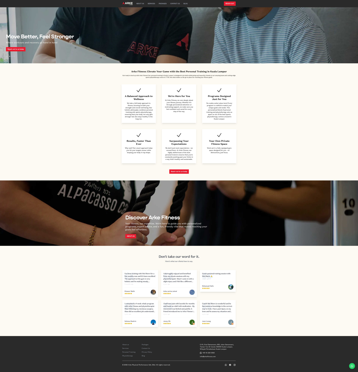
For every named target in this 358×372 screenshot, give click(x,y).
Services (151, 4)
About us (125, 345)
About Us (140, 4)
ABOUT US (131, 236)
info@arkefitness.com (208, 357)
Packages (163, 4)
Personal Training (128, 352)
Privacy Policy (147, 352)
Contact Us (175, 4)
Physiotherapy (127, 356)
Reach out (230, 4)
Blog (185, 4)
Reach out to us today (16, 49)
